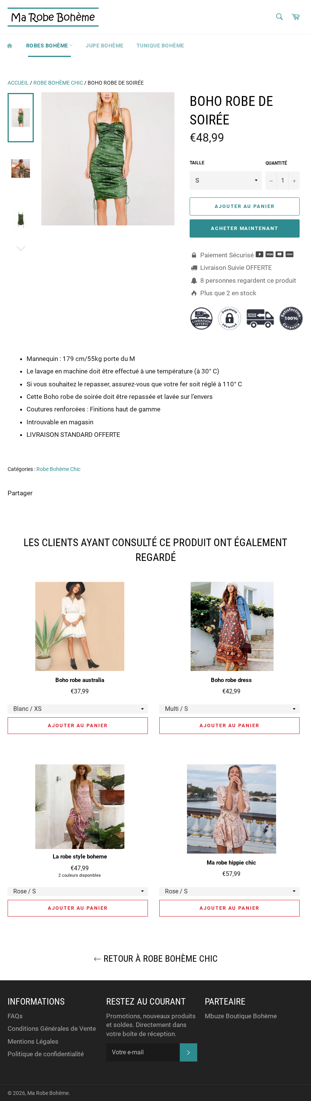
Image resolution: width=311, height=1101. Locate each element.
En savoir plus (270, 445)
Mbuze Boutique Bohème (241, 1016)
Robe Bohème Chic (58, 83)
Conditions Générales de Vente (52, 1028)
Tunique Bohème (160, 46)
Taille (197, 162)
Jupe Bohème (105, 46)
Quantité (276, 163)
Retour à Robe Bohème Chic (159, 958)
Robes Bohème (48, 46)
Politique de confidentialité (46, 1054)
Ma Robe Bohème (48, 1093)
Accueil (18, 83)
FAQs (15, 1016)
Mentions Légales (33, 1041)
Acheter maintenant (244, 228)
